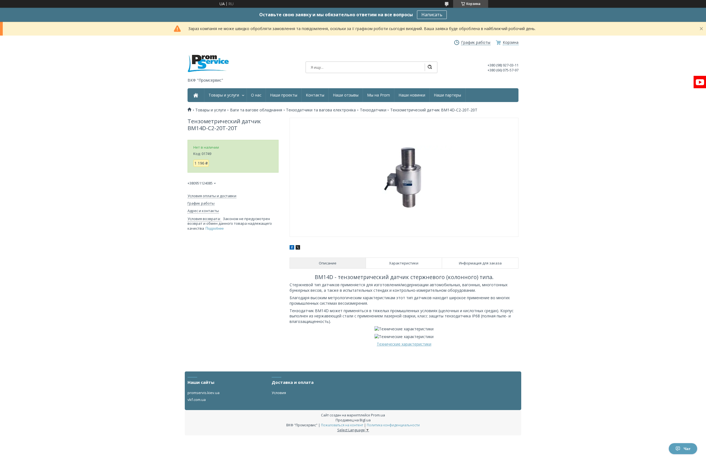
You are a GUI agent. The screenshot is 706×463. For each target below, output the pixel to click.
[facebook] (292, 248)
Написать (431, 15)
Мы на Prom (378, 95)
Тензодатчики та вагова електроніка (321, 110)
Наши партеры (447, 95)
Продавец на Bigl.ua (353, 419)
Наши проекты (283, 95)
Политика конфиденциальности (393, 425)
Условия (279, 392)
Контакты (315, 95)
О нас (256, 95)
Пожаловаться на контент (342, 425)
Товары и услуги (223, 95)
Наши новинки (412, 95)
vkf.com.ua (197, 399)
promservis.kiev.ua (204, 392)
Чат (687, 448)
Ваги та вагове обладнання (256, 110)
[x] (298, 248)
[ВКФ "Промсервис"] (208, 63)
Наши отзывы (346, 95)
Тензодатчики (373, 110)
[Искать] (430, 67)
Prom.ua (378, 415)
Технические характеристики (404, 344)
